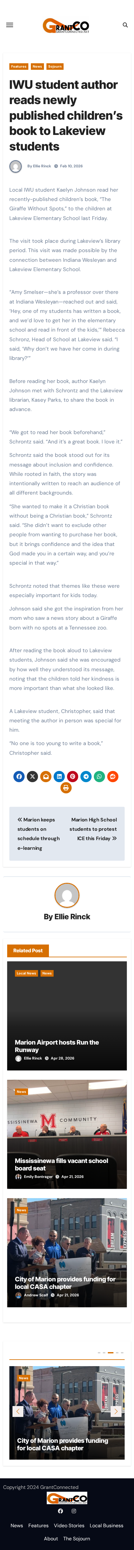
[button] (116, 1411)
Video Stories (69, 1525)
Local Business (106, 1525)
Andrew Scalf (36, 1295)
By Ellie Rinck (38, 166)
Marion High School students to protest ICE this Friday (93, 829)
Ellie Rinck (72, 916)
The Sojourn (76, 1538)
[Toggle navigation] (9, 25)
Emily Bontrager (39, 1176)
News (37, 66)
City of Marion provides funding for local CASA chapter (65, 1282)
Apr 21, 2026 (72, 1176)
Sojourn (55, 66)
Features (18, 66)
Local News (26, 973)
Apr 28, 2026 (62, 1058)
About (51, 1538)
